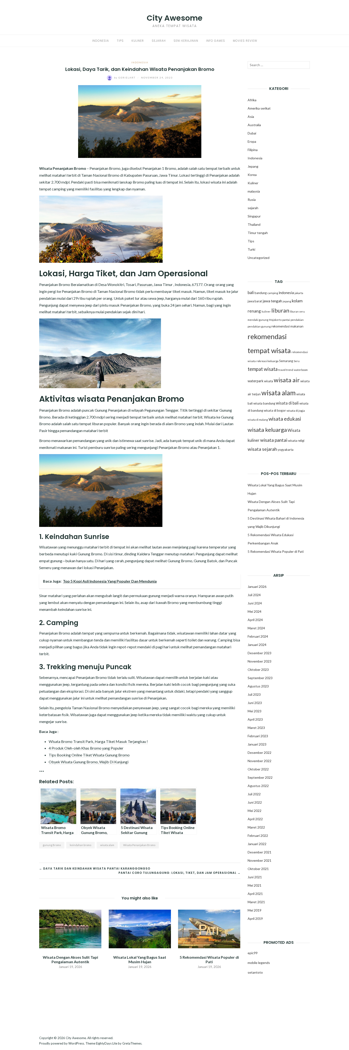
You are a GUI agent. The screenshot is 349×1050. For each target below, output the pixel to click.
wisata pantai (273, 440)
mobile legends (259, 963)
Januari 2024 (257, 645)
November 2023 (259, 661)
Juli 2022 (254, 794)
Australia (254, 125)
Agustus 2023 (258, 686)
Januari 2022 (257, 844)
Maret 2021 (256, 902)
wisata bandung (264, 403)
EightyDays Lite (106, 1043)
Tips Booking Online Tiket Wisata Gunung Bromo (89, 755)
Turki (251, 249)
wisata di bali (287, 403)
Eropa (252, 141)
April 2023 (255, 719)
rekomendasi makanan (287, 326)
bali (251, 292)
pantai (286, 320)
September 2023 (260, 678)
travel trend (285, 370)
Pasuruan (144, 284)
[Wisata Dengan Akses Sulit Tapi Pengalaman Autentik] (70, 928)
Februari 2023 (258, 736)
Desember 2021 (259, 852)
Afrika (252, 100)
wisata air (287, 379)
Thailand (254, 224)
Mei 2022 (254, 811)
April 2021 (255, 894)
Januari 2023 (257, 744)
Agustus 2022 (258, 786)
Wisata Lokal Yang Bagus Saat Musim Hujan (139, 959)
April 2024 (255, 620)
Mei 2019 (254, 910)
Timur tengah (258, 233)
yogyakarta (285, 449)
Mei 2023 (254, 711)
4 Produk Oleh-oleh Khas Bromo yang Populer (86, 748)
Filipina (253, 150)
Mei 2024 (254, 611)
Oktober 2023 (258, 670)
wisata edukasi (285, 419)
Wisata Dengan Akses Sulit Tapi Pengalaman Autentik (70, 959)
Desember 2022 (259, 753)
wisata (268, 381)
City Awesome (175, 18)
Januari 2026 (257, 587)
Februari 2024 (258, 636)
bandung (261, 293)
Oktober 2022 (258, 769)
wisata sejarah (262, 449)
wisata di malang (258, 419)
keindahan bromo (80, 845)
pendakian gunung (259, 326)
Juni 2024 (255, 603)
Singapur (254, 216)
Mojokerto (275, 319)
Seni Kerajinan (186, 41)
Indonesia (100, 41)
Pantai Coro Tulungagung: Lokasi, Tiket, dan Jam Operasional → (179, 873)
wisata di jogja (296, 410)
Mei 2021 (254, 885)
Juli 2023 (254, 694)
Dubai (252, 133)
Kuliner (138, 41)
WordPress (76, 1043)
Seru (297, 361)
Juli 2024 (254, 595)
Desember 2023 (259, 653)
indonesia (286, 292)
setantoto (255, 972)
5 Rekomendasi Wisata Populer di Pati (209, 959)
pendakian (297, 319)
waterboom (301, 369)
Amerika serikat (259, 108)
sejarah (253, 208)
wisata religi (296, 440)
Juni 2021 (255, 877)
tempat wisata (263, 369)
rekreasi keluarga (267, 361)
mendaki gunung (258, 319)
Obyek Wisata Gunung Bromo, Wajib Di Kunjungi (88, 762)
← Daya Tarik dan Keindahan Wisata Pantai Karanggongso (94, 868)
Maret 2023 (256, 728)
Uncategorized (258, 258)
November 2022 (259, 761)
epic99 (253, 953)
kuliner (266, 311)
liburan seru (297, 311)
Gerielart (125, 77)
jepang (287, 301)
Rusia (252, 200)
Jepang (253, 166)
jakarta (299, 293)
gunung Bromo (52, 845)
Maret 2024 (256, 628)
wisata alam (107, 845)
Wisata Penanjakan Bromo (139, 845)
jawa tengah (272, 301)
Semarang (286, 361)
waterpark (255, 381)
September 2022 (260, 777)
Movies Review (245, 41)
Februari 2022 (258, 836)
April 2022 (255, 819)
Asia (251, 117)
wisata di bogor (275, 410)
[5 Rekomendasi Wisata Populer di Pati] (209, 928)
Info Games (215, 41)
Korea (252, 175)
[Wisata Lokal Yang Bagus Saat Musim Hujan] (139, 928)
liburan (280, 310)
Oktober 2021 (258, 869)
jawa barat (255, 301)
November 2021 (259, 860)
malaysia (254, 191)
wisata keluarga (267, 429)
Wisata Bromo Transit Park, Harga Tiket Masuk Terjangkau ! (98, 741)
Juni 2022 (255, 802)
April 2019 (255, 918)
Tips (120, 41)
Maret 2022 (256, 827)
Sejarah (159, 41)
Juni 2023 (255, 703)
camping (272, 293)
